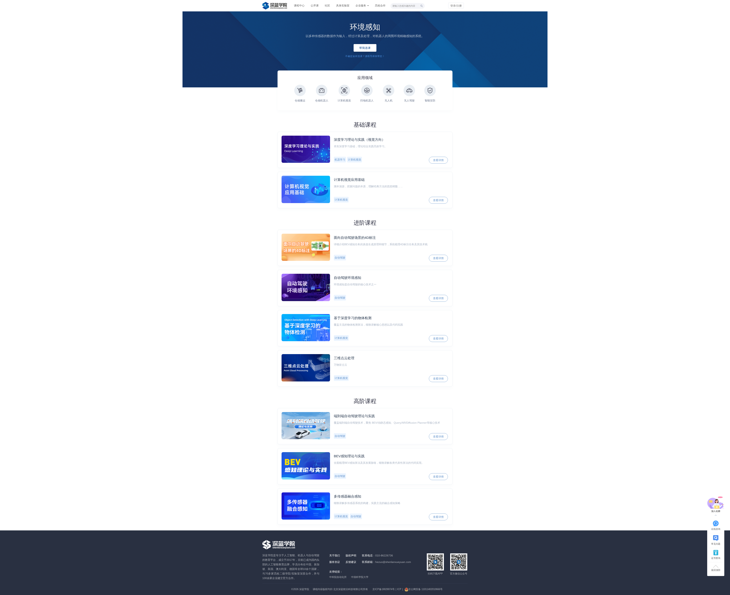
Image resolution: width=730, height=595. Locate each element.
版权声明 (351, 555)
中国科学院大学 (359, 577)
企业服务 (361, 5)
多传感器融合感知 (347, 496)
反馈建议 (351, 561)
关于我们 (334, 555)
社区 (327, 5)
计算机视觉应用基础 (349, 180)
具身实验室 (342, 5)
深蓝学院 (304, 589)
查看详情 (438, 160)
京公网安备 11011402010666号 (425, 589)
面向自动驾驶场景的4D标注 (355, 238)
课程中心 (299, 5)
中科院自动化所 (338, 577)
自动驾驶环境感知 (347, 278)
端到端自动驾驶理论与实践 (354, 416)
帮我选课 (365, 47)
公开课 (315, 5)
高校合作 (380, 5)
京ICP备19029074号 (383, 589)
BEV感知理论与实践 (349, 456)
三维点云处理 (344, 358)
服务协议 (334, 561)
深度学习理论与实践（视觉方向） (359, 140)
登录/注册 (456, 5)
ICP (399, 589)
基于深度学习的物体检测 (352, 318)
